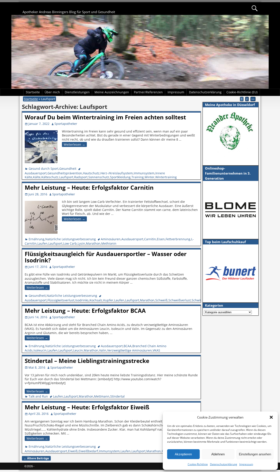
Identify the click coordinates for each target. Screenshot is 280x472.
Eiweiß (73, 451)
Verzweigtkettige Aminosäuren (129, 350)
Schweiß (161, 300)
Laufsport (66, 177)
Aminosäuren (111, 239)
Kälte (36, 177)
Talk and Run (38, 396)
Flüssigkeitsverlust (60, 300)
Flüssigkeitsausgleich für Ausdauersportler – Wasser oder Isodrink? (106, 257)
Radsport (81, 177)
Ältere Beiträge (36, 458)
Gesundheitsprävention (64, 173)
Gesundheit (67, 168)
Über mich (52, 92)
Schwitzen (199, 300)
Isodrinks (82, 300)
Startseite (33, 92)
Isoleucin (40, 350)
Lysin (81, 243)
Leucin (78, 350)
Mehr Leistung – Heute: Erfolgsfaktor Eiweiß (87, 407)
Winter (149, 177)
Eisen (161, 239)
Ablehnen (218, 454)
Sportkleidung (120, 177)
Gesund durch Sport (43, 168)
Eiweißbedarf (88, 451)
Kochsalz (95, 300)
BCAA (127, 346)
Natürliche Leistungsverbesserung (70, 239)
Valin (102, 350)
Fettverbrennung (178, 239)
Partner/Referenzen (148, 92)
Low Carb (70, 243)
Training (137, 177)
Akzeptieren (183, 454)
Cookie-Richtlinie (198, 464)
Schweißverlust (179, 300)
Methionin (108, 243)
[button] (271, 417)
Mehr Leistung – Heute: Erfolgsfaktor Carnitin (89, 187)
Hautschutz (91, 173)
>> (252, 99)
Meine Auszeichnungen (111, 92)
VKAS (156, 350)
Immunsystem (144, 173)
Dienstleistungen (77, 92)
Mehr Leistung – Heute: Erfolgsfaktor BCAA (85, 311)
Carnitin (150, 239)
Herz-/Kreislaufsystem (116, 173)
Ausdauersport (36, 173)
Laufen (42, 243)
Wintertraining (166, 177)
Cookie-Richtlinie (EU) (241, 92)
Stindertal (117, 396)
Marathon (93, 243)
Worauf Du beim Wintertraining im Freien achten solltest (105, 117)
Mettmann (101, 396)
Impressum (246, 464)
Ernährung (36, 239)
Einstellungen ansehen (255, 454)
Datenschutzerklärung (223, 464)
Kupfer (108, 300)
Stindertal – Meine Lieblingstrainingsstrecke (87, 361)
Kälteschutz (49, 177)
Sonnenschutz (98, 177)
